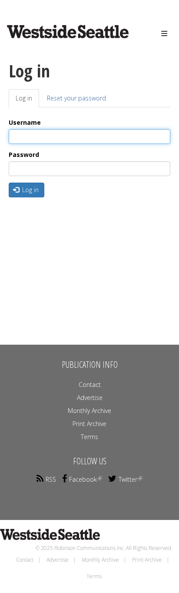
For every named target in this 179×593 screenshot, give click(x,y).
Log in (27, 100)
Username (25, 122)
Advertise (90, 397)
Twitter (128, 479)
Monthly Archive (89, 410)
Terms (89, 437)
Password (24, 154)
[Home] (54, 39)
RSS (51, 479)
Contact (90, 384)
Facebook (83, 479)
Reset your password (76, 98)
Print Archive (89, 424)
